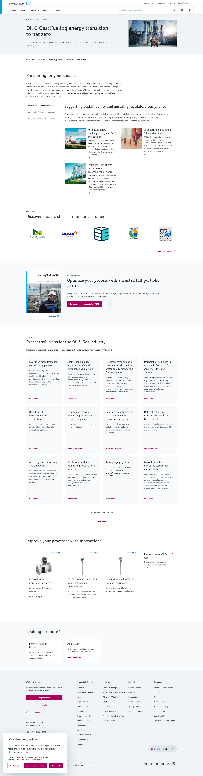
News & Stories (160, 702)
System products (84, 716)
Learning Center (134, 702)
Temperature (82, 706)
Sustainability (159, 716)
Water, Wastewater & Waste (114, 692)
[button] (30, 59)
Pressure (80, 711)
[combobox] (186, 3)
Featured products (84, 735)
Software (81, 730)
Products (81, 687)
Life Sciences (108, 702)
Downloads (161, 3)
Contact (172, 3)
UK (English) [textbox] (185, 3)
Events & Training (161, 706)
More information (33, 712)
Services (80, 744)
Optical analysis (83, 720)
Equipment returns (135, 711)
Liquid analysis (83, 702)
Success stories (160, 711)
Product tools (148, 3)
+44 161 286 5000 (38, 732)
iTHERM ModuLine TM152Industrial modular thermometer (82, 583)
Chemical (106, 706)
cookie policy (37, 760)
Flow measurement (85, 692)
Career (156, 697)
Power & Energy (109, 711)
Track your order (135, 706)
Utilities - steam (109, 720)
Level (79, 697)
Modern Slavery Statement (83, 765)
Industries (29, 20)
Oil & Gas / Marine (110, 697)
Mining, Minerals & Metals (113, 716)
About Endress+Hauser (163, 687)
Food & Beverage (110, 687)
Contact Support (134, 687)
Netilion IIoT (82, 725)
